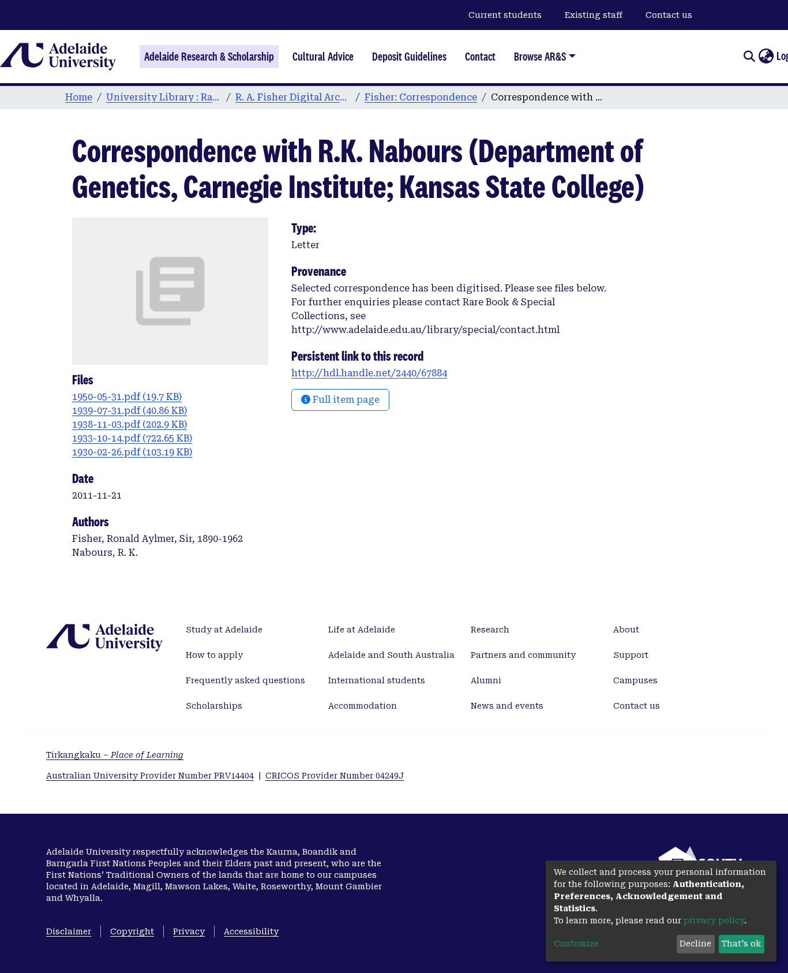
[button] (765, 56)
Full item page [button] (345, 399)
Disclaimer (68, 931)
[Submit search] (749, 56)
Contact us (669, 15)
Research (490, 629)
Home (78, 97)
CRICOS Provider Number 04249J (334, 775)
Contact (480, 56)
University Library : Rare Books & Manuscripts (164, 97)
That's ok (741, 943)
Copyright (132, 931)
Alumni (486, 680)
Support (630, 655)
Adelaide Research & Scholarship (209, 56)
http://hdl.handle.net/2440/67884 (369, 373)
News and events (507, 705)
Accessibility (251, 931)
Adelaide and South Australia (391, 655)
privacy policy (714, 920)
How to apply (214, 655)
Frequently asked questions (245, 680)
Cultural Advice (323, 56)
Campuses (635, 680)
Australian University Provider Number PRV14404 (150, 775)
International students (376, 680)
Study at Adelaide (224, 629)
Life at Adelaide (361, 629)
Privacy (189, 931)
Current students (505, 15)
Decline (695, 943)
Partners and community (523, 655)
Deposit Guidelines (409, 56)
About (626, 629)
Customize (576, 943)
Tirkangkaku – (114, 754)
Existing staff (593, 15)
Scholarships (214, 705)
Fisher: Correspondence (421, 97)
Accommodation (362, 705)
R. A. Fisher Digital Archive (293, 97)
